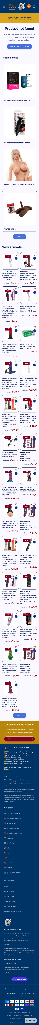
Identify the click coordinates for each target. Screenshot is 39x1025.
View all (19, 236)
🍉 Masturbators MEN (11, 828)
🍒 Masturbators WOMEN (13, 833)
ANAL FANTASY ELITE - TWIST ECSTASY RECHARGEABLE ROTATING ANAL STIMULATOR (28, 559)
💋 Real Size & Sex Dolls (12, 818)
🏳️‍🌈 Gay (6, 853)
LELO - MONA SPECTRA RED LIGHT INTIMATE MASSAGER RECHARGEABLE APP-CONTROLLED (28, 382)
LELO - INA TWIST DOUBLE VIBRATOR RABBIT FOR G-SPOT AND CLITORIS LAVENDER (9, 275)
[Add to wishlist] (16, 255)
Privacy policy (28, 1015)
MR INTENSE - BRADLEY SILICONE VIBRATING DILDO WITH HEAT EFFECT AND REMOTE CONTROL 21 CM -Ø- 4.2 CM (9, 420)
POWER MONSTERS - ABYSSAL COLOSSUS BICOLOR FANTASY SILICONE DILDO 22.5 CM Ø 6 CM (10, 668)
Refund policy (18, 1015)
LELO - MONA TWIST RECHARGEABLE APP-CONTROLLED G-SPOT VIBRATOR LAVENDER (28, 309)
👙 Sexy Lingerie (10, 858)
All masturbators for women (17, 143)
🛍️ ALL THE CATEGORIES (13, 813)
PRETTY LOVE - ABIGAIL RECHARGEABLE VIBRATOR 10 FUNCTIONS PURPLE (28, 456)
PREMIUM (9, 229)
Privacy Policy (9, 891)
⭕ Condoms (8, 863)
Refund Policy (9, 896)
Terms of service (15, 1019)
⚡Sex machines (9, 823)
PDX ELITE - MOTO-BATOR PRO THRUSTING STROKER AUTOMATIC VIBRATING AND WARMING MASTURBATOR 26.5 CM (28, 597)
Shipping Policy (9, 901)
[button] (4, 6)
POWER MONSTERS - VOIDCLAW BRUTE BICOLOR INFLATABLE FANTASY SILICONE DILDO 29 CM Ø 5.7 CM (28, 275)
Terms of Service (10, 906)
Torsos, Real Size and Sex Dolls (19, 185)
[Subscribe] (32, 739)
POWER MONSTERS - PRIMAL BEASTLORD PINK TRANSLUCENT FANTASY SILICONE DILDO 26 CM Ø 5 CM (9, 702)
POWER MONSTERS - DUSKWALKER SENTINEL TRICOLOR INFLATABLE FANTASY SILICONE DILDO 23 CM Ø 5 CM (10, 383)
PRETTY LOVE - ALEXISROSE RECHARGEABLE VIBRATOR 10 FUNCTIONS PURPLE (28, 668)
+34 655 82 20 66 (11, 963)
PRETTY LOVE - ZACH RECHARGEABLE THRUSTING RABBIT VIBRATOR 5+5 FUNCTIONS (9, 595)
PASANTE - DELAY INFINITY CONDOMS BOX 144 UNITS (27, 346)
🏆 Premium (8, 838)
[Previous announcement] (4, 18)
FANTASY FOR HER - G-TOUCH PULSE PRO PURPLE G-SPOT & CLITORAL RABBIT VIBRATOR (10, 634)
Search (6, 886)
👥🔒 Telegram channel (12, 873)
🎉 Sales (7, 848)
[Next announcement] (35, 18)
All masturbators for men (16, 101)
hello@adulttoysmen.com (13, 959)
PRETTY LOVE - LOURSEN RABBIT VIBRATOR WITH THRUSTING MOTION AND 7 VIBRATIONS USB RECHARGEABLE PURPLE (9, 312)
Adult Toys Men (18, 1013)
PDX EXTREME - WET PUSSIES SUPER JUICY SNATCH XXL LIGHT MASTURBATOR (10, 524)
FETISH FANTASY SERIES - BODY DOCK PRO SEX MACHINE (9, 455)
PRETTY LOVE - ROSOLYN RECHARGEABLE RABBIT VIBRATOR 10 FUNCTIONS (28, 525)
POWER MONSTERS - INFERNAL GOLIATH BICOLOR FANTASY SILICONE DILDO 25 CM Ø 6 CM (9, 348)
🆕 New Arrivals (9, 843)
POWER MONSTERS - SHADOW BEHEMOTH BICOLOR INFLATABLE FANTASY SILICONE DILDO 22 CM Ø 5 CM (28, 418)
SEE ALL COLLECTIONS (19, 46)
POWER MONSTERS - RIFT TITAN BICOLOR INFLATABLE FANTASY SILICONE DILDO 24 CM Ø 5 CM (10, 491)
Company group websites (13, 911)
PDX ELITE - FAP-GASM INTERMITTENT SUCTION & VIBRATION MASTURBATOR (28, 633)
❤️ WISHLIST (9, 868)
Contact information (16, 1022)
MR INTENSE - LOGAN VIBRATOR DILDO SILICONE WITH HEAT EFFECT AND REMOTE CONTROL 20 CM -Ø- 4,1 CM (10, 560)
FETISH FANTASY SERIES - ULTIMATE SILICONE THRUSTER (28, 489)
